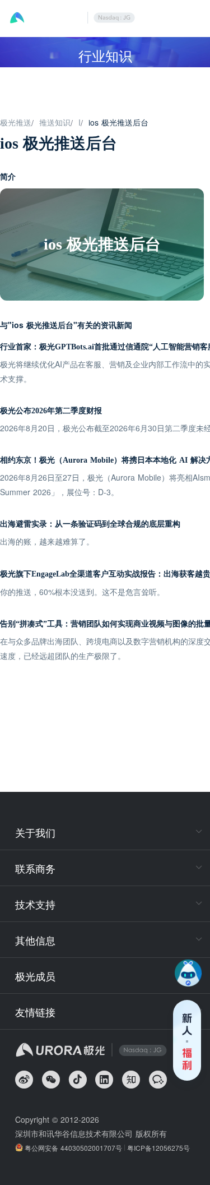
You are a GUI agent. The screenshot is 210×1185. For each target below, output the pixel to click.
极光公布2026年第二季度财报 (51, 411)
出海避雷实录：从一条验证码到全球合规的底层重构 (90, 524)
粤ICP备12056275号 (158, 1147)
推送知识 (55, 122)
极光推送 (15, 122)
